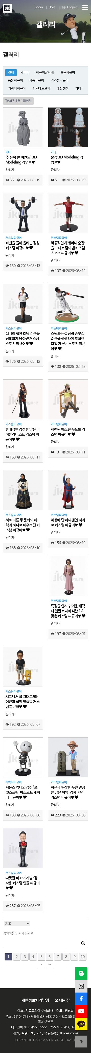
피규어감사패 (45, 72)
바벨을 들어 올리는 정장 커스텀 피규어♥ (23, 245)
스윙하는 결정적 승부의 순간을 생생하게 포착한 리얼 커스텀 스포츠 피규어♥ (68, 341)
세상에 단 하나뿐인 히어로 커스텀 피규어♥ (68, 522)
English (72, 7)
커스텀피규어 (60, 80)
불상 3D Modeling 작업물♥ (67, 159)
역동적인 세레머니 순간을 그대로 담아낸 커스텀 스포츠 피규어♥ (68, 248)
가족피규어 (36, 80)
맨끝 (49, 964)
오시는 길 (62, 1001)
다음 (41, 964)
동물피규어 (15, 80)
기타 (78, 88)
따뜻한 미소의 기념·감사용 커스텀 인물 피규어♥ (23, 883)
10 (82, 957)
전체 (11, 72)
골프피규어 (67, 72)
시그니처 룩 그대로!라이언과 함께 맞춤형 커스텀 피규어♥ (23, 702)
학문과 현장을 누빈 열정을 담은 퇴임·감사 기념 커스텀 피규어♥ (68, 792)
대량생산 (63, 88)
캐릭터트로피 (41, 88)
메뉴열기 (83, 7)
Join (52, 7)
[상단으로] (81, 1041)
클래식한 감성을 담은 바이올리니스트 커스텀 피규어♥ (23, 434)
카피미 (24, 72)
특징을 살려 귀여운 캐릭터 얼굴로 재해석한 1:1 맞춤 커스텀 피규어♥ (68, 611)
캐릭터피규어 (17, 88)
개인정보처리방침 (35, 1001)
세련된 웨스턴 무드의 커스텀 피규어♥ (68, 432)
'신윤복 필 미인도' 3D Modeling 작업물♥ (21, 159)
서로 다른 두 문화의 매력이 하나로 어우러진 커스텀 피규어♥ (23, 525)
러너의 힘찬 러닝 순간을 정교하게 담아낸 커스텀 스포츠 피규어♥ (23, 339)
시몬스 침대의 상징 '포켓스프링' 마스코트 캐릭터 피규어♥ (23, 792)
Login (39, 7)
